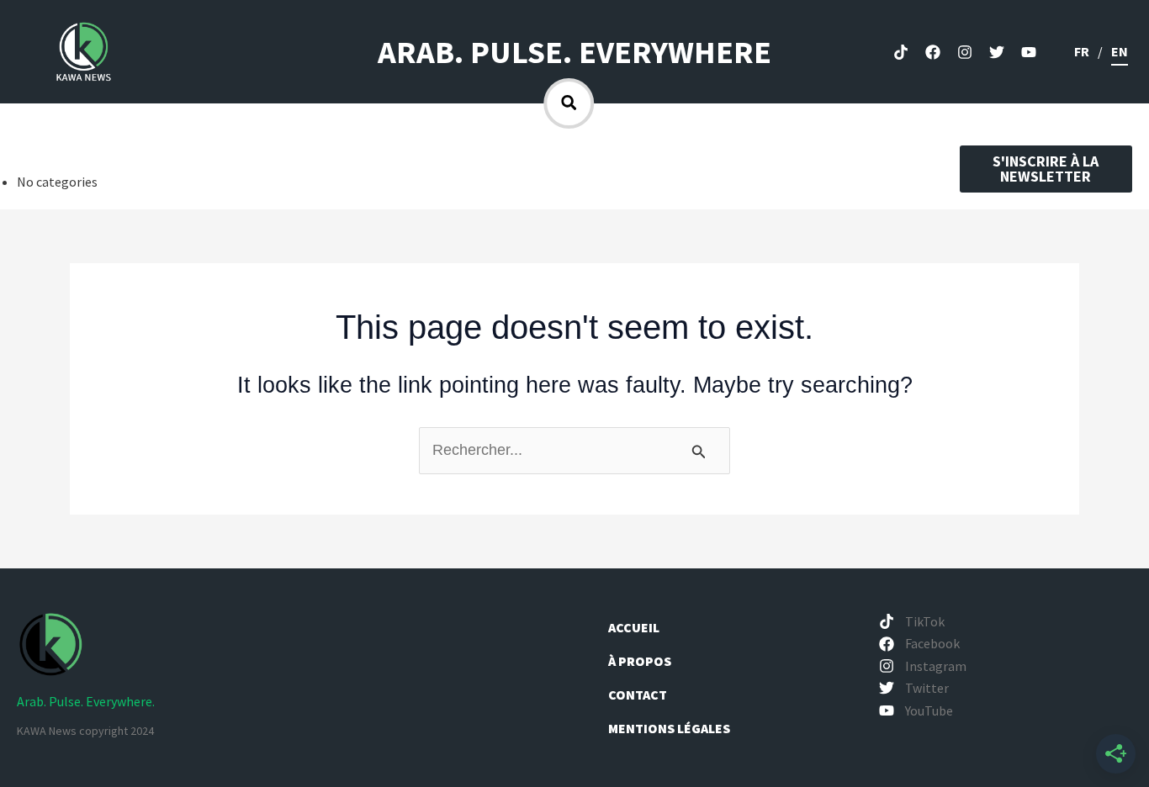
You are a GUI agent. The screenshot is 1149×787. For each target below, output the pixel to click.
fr (1081, 51)
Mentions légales (669, 728)
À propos (641, 660)
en (1119, 51)
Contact (637, 694)
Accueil (633, 627)
